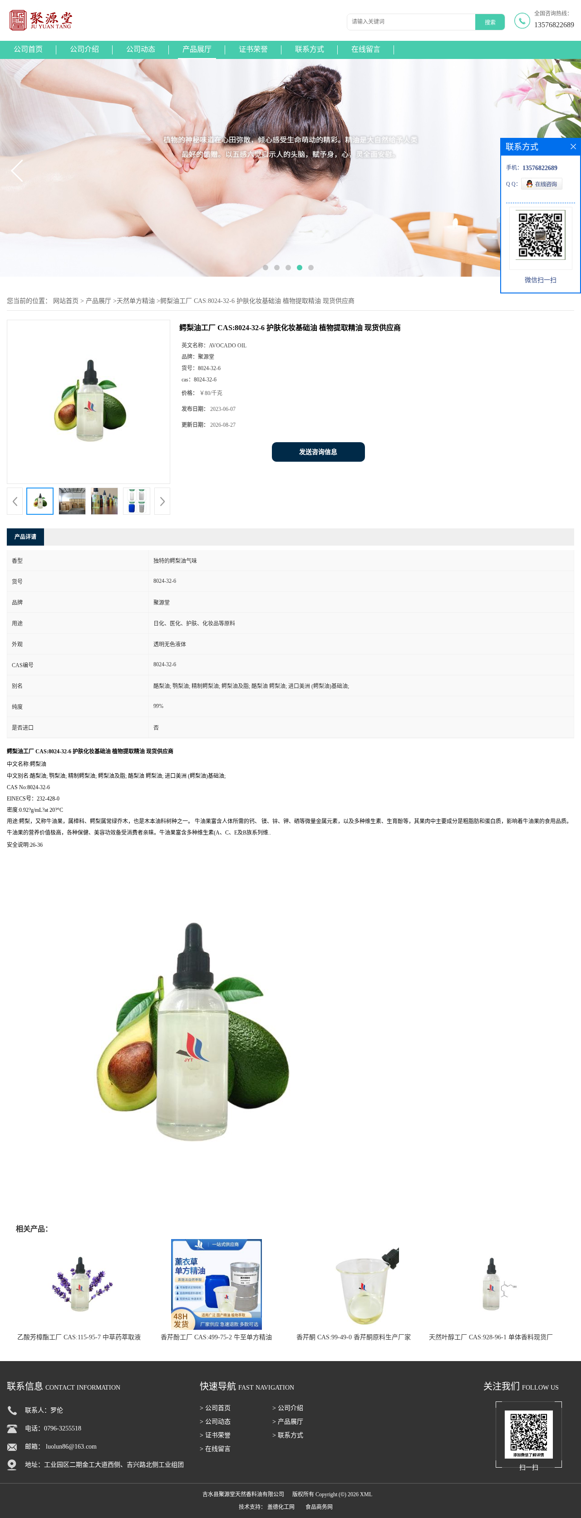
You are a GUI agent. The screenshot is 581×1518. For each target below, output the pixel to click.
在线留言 (365, 49)
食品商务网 (319, 1507)
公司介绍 (84, 49)
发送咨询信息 (318, 452)
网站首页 (66, 301)
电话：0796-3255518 (53, 1428)
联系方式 (309, 49)
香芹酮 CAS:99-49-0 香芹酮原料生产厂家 (353, 1337)
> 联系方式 (287, 1435)
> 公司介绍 (287, 1408)
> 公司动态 (215, 1421)
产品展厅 (197, 49)
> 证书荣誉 (215, 1435)
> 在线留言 (215, 1448)
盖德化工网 (281, 1507)
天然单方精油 (136, 301)
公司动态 (140, 49)
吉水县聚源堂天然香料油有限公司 (243, 1494)
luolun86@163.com (71, 1446)
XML (366, 1494)
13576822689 (554, 25)
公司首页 (28, 49)
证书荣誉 (253, 49)
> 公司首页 (215, 1408)
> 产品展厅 (287, 1421)
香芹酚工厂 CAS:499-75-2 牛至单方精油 (216, 1337)
